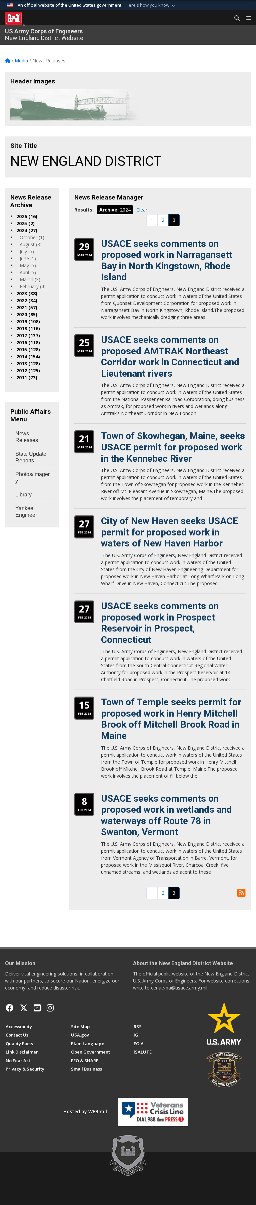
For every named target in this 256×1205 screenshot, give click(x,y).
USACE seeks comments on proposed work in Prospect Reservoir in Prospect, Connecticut (160, 622)
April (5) (28, 272)
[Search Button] (235, 18)
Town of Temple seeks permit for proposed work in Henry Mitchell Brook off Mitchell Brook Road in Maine (171, 719)
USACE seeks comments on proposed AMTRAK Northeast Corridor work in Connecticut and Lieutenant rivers (170, 356)
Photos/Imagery (32, 477)
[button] (151, 5)
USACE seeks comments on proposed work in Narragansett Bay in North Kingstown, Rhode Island (166, 260)
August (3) (31, 244)
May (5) (28, 265)
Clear (141, 210)
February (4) (33, 286)
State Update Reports (30, 457)
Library (23, 494)
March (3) (30, 279)
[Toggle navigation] (246, 18)
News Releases (26, 437)
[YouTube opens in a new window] (37, 1008)
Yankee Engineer (26, 511)
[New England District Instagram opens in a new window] (50, 1008)
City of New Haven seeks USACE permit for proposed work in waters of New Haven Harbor (169, 532)
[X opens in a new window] (24, 1008)
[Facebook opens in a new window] (10, 1008)
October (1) (32, 237)
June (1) (28, 258)
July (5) (27, 251)
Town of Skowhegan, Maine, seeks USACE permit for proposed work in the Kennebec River (173, 447)
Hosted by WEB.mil (85, 1111)
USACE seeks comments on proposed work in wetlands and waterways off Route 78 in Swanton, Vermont (166, 815)
